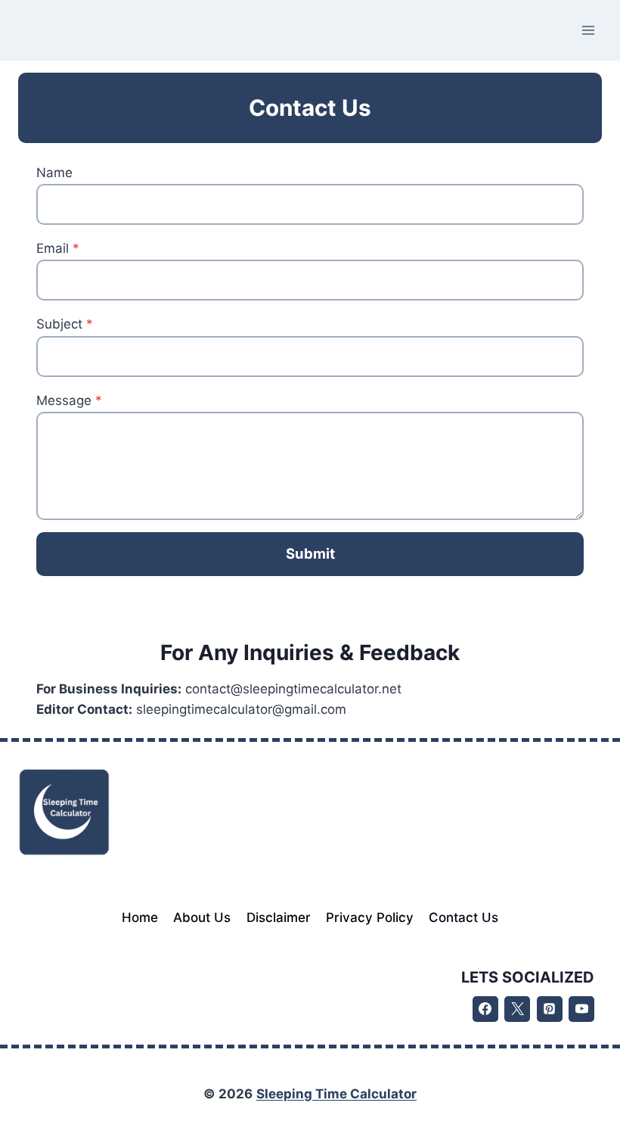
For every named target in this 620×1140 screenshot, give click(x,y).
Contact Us (463, 917)
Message (69, 400)
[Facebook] (485, 1009)
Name (54, 172)
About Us (202, 917)
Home (140, 917)
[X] (517, 1009)
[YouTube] (581, 1009)
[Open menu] (588, 30)
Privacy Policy (370, 917)
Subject (64, 324)
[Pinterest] (550, 1009)
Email (57, 248)
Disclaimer (278, 917)
